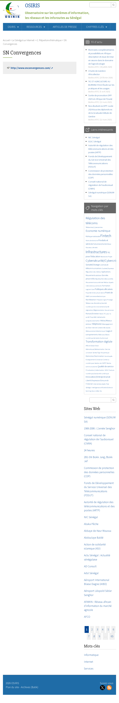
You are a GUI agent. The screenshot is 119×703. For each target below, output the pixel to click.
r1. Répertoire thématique (49, 40)
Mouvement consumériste (94, 282)
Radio (101, 314)
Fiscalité (88, 293)
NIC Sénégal (94, 137)
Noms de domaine (92, 241)
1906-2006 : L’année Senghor (99, 428)
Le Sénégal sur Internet (23, 40)
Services (88, 668)
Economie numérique (98, 231)
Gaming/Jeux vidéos (92, 391)
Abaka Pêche (91, 524)
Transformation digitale (99, 341)
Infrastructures (96, 251)
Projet (110, 257)
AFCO (87, 616)
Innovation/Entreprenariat (98, 376)
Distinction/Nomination (95, 356)
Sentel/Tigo (96, 353)
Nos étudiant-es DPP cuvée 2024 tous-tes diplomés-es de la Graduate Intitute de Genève (100, 112)
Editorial (110, 388)
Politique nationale (93, 236)
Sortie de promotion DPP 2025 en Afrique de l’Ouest (100, 98)
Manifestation (91, 299)
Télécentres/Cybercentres (94, 227)
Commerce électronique (97, 296)
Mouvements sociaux (93, 275)
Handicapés (108, 356)
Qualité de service (105, 366)
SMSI (106, 370)
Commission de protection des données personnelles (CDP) (100, 174)
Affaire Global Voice (92, 346)
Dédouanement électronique (95, 331)
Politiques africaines (103, 289)
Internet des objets (99, 384)
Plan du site (12, 687)
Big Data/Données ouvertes (104, 279)
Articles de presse (65, 27)
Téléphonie (96, 324)
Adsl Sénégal (91, 573)
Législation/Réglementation (95, 310)
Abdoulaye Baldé (93, 537)
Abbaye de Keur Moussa (97, 531)
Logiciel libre (90, 289)
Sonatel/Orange (93, 264)
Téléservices (90, 303)
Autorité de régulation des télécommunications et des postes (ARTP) (100, 149)
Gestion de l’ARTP (100, 363)
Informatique (91, 655)
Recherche (104, 257)
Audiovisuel (104, 338)
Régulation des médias (93, 272)
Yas (101, 391)
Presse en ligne (102, 300)
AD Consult (90, 566)
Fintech (105, 235)
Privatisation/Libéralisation (95, 370)
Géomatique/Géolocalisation (95, 349)
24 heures (89, 450)
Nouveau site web (91, 247)
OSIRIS (32, 5)
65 (112, 636)
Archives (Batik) (29, 687)
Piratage (110, 300)
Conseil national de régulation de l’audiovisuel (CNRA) (100, 185)
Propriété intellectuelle (97, 317)
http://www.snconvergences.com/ (31, 68)
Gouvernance (109, 310)
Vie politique (105, 353)
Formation (106, 285)
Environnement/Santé (101, 307)
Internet (94, 328)
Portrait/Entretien (92, 313)
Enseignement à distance (94, 360)
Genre (103, 293)
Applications (105, 272)
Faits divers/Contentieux (102, 244)
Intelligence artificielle (99, 388)
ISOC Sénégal (94, 141)
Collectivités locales (103, 328)
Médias (106, 282)
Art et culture (96, 293)
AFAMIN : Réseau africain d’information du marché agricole (98, 606)
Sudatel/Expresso (108, 268)
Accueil (6, 40)
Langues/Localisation (93, 321)
